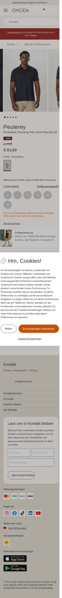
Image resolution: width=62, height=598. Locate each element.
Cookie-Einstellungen (29, 338)
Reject (8, 328)
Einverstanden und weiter (39, 328)
